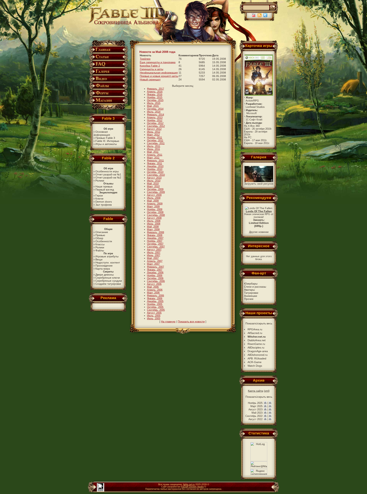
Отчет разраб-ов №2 (108, 177)
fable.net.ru (189, 484)
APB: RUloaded (257, 358)
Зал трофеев (103, 204)
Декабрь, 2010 (155, 166)
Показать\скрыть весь (258, 323)
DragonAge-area (258, 351)
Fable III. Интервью (107, 140)
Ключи (99, 198)
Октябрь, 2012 (155, 123)
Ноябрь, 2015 (154, 97)
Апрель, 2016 (154, 91)
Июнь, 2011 (153, 149)
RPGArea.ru (255, 329)
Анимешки (250, 295)
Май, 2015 (153, 106)
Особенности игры (107, 171)
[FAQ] (108, 66)
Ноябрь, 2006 (154, 275)
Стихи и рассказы (255, 286)
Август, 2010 (154, 177)
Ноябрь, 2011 (154, 137)
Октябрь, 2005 (155, 307)
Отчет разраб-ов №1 (108, 174)
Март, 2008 (153, 229)
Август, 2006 (154, 284)
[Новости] (265, 402)
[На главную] (126, 24)
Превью (100, 235)
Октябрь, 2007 (155, 243)
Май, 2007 (153, 258)
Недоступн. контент (107, 262)
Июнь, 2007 (153, 255)
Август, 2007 (154, 249)
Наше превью (104, 186)
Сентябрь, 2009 (156, 192)
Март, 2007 (153, 264)
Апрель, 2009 (154, 203)
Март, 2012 (153, 134)
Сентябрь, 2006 (156, 281)
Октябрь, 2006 (155, 278)
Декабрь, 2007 (155, 238)
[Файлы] (108, 88)
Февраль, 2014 (155, 114)
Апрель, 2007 (154, 261)
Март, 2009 (153, 206)
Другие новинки (259, 231)
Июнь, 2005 (153, 318)
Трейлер (145, 58)
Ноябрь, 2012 (154, 120)
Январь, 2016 (154, 94)
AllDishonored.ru (258, 354)
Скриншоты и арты (151, 69)
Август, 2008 (154, 218)
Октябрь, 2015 (155, 100)
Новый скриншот (150, 79)
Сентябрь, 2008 (156, 215)
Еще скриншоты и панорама (157, 62)
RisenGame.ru (256, 343)
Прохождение (104, 265)
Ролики (99, 180)
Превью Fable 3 (105, 137)
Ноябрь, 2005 (154, 304)
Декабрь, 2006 (155, 272)
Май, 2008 (153, 226)
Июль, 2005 (153, 315)
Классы (100, 244)
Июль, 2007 (153, 252)
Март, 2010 (153, 186)
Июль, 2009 (153, 197)
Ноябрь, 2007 (154, 241)
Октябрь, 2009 (155, 189)
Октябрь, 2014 (155, 108)
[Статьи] (108, 59)
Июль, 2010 (153, 180)
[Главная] (108, 52)
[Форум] (108, 95)
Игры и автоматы (106, 144)
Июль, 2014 (153, 111)
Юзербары (250, 283)
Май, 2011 (152, 151)
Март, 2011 (153, 157)
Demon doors (103, 201)
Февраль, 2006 (155, 295)
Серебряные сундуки (108, 280)
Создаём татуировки (108, 283)
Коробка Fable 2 (150, 65)
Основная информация (102, 133)
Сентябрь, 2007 (156, 246)
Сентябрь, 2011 (156, 143)
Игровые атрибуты (107, 256)
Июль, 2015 (153, 103)
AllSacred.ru (255, 333)
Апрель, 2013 (154, 117)
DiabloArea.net (257, 340)
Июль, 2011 (153, 146)
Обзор (99, 238)
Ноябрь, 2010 (154, 169)
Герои (99, 195)
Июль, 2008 (153, 220)
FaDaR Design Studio (192, 486)
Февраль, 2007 (155, 266)
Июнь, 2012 (153, 131)
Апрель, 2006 (154, 289)
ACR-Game (254, 362)
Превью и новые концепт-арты (159, 76)
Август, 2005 (154, 312)
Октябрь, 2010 (155, 172)
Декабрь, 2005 (155, 301)
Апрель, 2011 (154, 154)
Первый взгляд (104, 189)
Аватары (249, 289)
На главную (168, 321)
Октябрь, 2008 (155, 212)
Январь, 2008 (154, 235)
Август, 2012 (154, 129)
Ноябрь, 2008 (154, 209)
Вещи (98, 259)
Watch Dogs (255, 365)
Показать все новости (191, 321)
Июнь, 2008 (153, 223)
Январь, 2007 (154, 269)
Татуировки (251, 292)
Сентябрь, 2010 (156, 174)
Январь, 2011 (154, 163)
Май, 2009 (153, 200)
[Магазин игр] (108, 103)
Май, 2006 (153, 286)
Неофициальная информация (159, 72)
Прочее (248, 298)
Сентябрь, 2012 (156, 126)
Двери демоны (104, 274)
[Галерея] (108, 74)
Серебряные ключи (107, 277)
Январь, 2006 (154, 298)
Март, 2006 (153, 292)
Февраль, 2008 (155, 232)
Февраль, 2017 (155, 88)
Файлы (99, 250)
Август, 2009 (154, 195)
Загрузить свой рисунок (258, 183)
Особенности (103, 241)
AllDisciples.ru (256, 347)
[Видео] (108, 81)
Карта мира (102, 268)
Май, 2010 (153, 183)
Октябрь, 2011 (155, 140)
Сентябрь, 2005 (156, 309)
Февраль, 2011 (155, 160)
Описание (101, 232)
